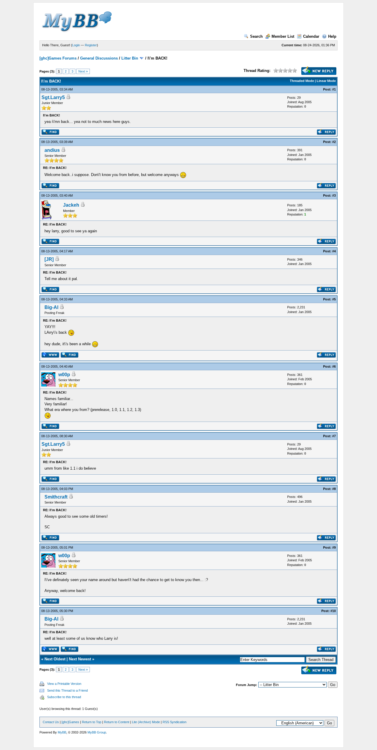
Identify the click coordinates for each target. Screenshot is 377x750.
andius (52, 150)
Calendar (311, 36)
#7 (334, 436)
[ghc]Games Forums (58, 58)
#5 (334, 299)
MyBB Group (96, 732)
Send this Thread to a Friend (67, 690)
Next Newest (80, 659)
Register (91, 45)
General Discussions (99, 58)
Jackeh (71, 205)
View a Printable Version (64, 683)
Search (256, 36)
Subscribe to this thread (64, 697)
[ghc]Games (70, 722)
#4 (334, 251)
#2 (334, 142)
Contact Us (51, 722)
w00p (64, 374)
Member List (283, 36)
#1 (334, 89)
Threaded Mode (302, 81)
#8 (334, 489)
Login (76, 45)
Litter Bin (129, 58)
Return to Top (91, 722)
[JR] (49, 259)
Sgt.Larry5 (53, 97)
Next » (83, 71)
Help (332, 36)
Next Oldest (54, 659)
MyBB (62, 732)
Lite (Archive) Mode (146, 722)
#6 (334, 366)
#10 (333, 611)
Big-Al (51, 307)
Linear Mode (326, 81)
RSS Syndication (174, 722)
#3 (334, 195)
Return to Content (116, 722)
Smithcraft (55, 496)
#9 (334, 547)
